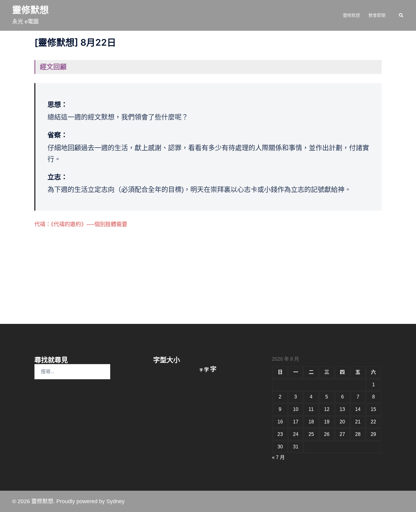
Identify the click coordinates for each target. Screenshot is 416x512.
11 (311, 409)
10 (295, 409)
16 (280, 421)
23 (280, 434)
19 (327, 421)
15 (373, 409)
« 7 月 (278, 457)
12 (327, 409)
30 (280, 446)
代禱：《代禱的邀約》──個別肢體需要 (80, 224)
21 (358, 421)
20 (342, 421)
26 (327, 434)
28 (358, 434)
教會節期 (377, 15)
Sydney (115, 501)
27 (342, 434)
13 (342, 409)
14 (358, 409)
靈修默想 (30, 10)
